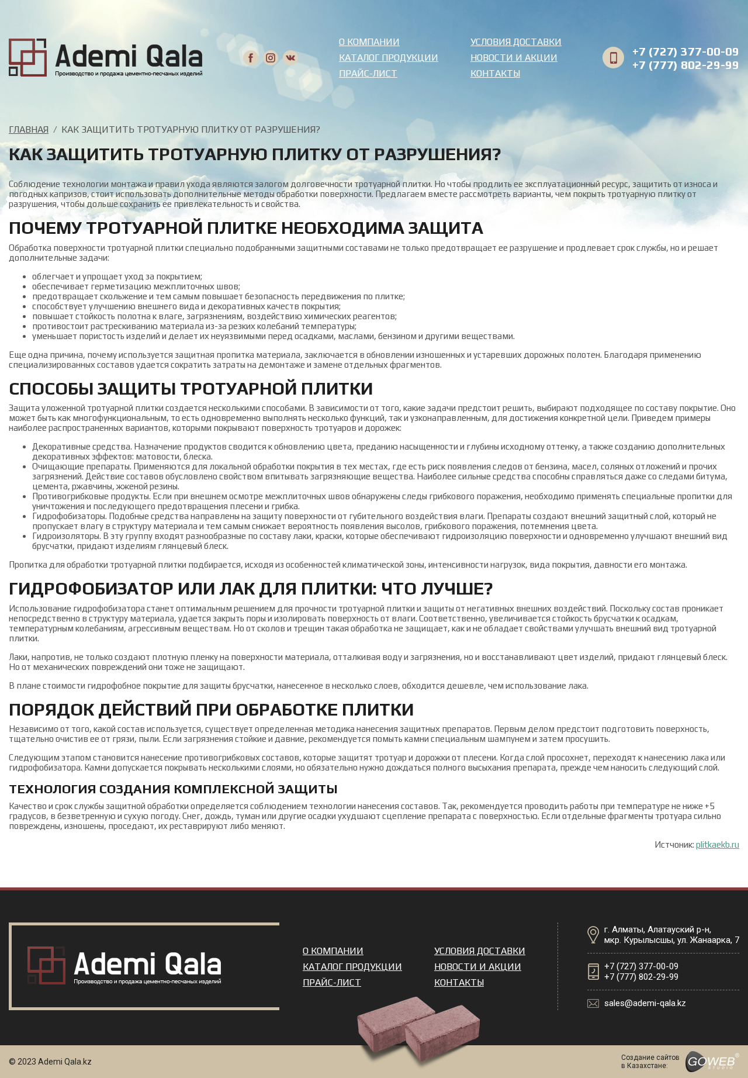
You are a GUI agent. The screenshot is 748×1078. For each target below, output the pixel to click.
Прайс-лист (368, 73)
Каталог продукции (388, 57)
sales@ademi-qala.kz (645, 1003)
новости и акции (513, 57)
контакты (495, 73)
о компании (369, 41)
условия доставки (516, 41)
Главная (29, 129)
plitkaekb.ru (717, 844)
